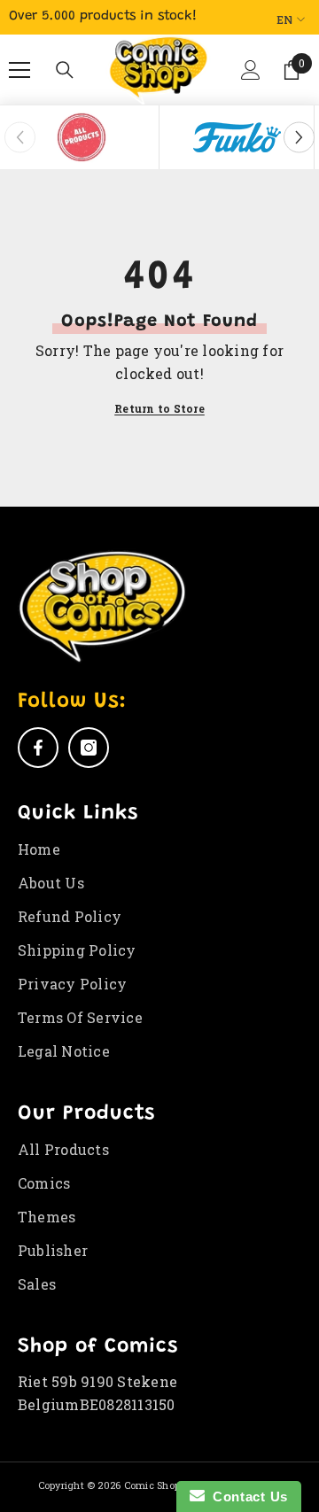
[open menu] (19, 70)
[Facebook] (38, 747)
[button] (247, 77)
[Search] (64, 70)
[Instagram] (88, 747)
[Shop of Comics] (81, 137)
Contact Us (246, 1496)
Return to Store (159, 408)
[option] (82, 137)
